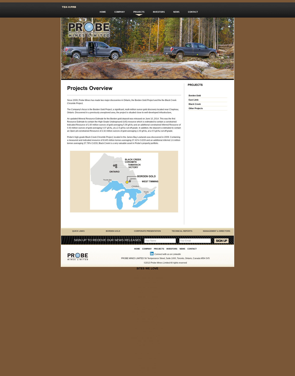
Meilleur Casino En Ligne (147, 314)
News (176, 12)
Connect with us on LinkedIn (167, 254)
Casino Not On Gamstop (147, 297)
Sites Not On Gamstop (147, 287)
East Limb (193, 100)
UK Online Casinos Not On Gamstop (147, 329)
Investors (159, 12)
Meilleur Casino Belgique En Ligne (147, 338)
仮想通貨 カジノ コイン (147, 345)
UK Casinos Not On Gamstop (147, 290)
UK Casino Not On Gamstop (147, 317)
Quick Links (78, 231)
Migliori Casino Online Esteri (147, 343)
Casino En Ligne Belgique (147, 336)
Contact (193, 12)
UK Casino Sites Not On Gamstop (147, 307)
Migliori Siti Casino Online (148, 275)
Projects (138, 12)
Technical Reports (182, 231)
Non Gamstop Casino (148, 283)
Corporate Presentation (147, 231)
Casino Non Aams (147, 333)
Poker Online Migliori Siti (147, 340)
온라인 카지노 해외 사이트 (148, 348)
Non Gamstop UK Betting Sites (147, 292)
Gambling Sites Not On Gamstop (147, 278)
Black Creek (195, 104)
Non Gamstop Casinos (147, 285)
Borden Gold (195, 95)
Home (103, 12)
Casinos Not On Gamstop (147, 273)
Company (119, 12)
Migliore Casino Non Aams (147, 353)
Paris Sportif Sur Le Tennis (147, 373)
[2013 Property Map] (124, 209)
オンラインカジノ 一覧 (147, 302)
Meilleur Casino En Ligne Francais (147, 312)
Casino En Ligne (147, 326)
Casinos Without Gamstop (148, 299)
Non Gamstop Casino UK (147, 321)
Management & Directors (216, 231)
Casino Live (147, 351)
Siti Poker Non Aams (147, 370)
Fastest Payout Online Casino (147, 295)
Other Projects (196, 108)
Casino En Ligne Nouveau (147, 361)
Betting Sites (147, 331)
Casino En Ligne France (147, 358)
